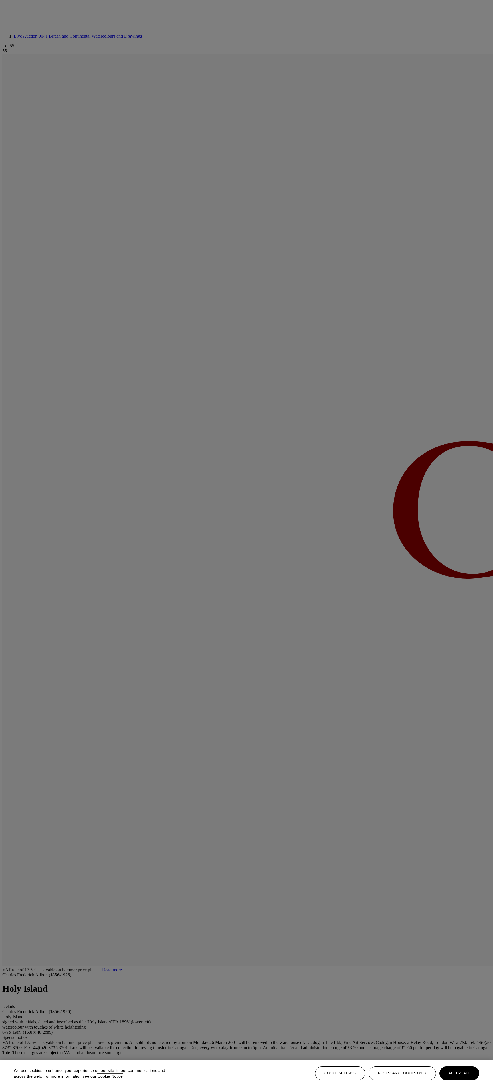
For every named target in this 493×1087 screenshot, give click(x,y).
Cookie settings (340, 1073)
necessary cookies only (402, 1073)
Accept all (459, 1073)
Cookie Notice (110, 1076)
